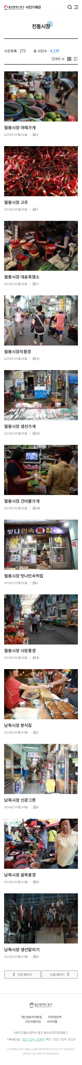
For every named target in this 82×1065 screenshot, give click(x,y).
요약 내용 (76, 59)
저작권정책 (54, 1017)
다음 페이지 (57, 975)
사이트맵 (52, 1022)
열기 (70, 7)
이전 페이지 (25, 975)
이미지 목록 (69, 59)
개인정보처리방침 (31, 1017)
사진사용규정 (33, 1022)
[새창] (41, 1005)
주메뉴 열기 (76, 6)
